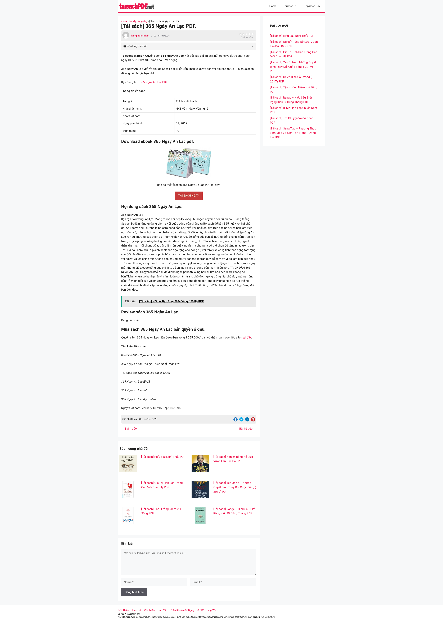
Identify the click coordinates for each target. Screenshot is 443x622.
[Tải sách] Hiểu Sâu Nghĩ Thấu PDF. (163, 456)
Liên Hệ (136, 610)
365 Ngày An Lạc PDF (154, 82)
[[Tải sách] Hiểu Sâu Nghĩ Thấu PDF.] (128, 469)
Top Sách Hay (312, 6)
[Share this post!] (235, 420)
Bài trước (131, 428)
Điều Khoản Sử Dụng (182, 610)
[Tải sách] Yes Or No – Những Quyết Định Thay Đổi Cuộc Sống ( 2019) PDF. (234, 487)
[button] (189, 195)
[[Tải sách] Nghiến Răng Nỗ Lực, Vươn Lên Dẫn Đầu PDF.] (200, 469)
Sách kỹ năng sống (138, 21)
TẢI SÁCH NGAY (188, 195)
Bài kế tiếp (245, 428)
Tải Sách (288, 6)
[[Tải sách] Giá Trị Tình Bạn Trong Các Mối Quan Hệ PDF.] (128, 495)
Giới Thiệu (123, 610)
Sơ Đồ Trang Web (207, 610)
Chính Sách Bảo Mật (155, 610)
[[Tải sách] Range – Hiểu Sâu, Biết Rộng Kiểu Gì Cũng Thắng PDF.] (200, 521)
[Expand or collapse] (252, 46)
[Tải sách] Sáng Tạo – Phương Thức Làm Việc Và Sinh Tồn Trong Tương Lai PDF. (293, 133)
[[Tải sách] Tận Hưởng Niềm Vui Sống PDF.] (128, 521)
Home (272, 6)
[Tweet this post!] (241, 420)
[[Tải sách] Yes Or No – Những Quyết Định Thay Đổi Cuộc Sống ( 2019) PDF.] (200, 495)
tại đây (247, 337)
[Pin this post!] (253, 420)
